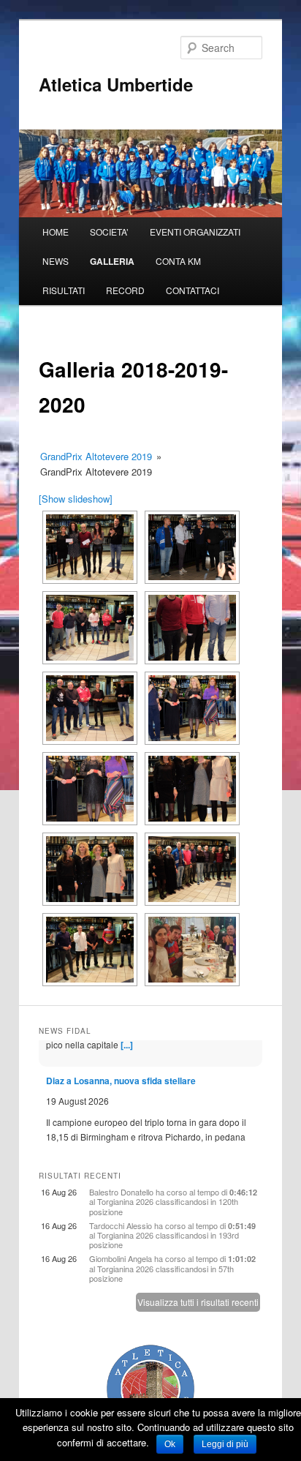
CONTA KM (178, 261)
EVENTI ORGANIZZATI (195, 231)
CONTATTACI (192, 290)
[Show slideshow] (76, 499)
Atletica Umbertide (116, 84)
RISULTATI (63, 290)
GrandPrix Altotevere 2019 (96, 456)
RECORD (125, 290)
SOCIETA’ (109, 231)
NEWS (55, 261)
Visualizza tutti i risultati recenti (198, 1302)
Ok (169, 1444)
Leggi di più (225, 1444)
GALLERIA (112, 261)
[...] (238, 1124)
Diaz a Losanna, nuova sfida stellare (121, 1054)
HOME (55, 231)
